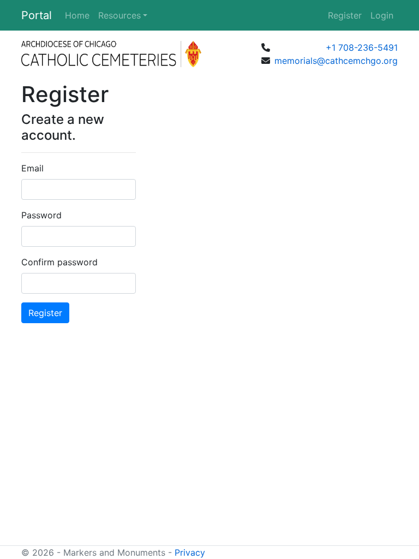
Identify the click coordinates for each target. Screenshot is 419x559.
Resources (119, 15)
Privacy (190, 552)
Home (77, 15)
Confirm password (59, 262)
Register (345, 15)
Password (41, 215)
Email (32, 168)
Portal (36, 15)
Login (381, 15)
